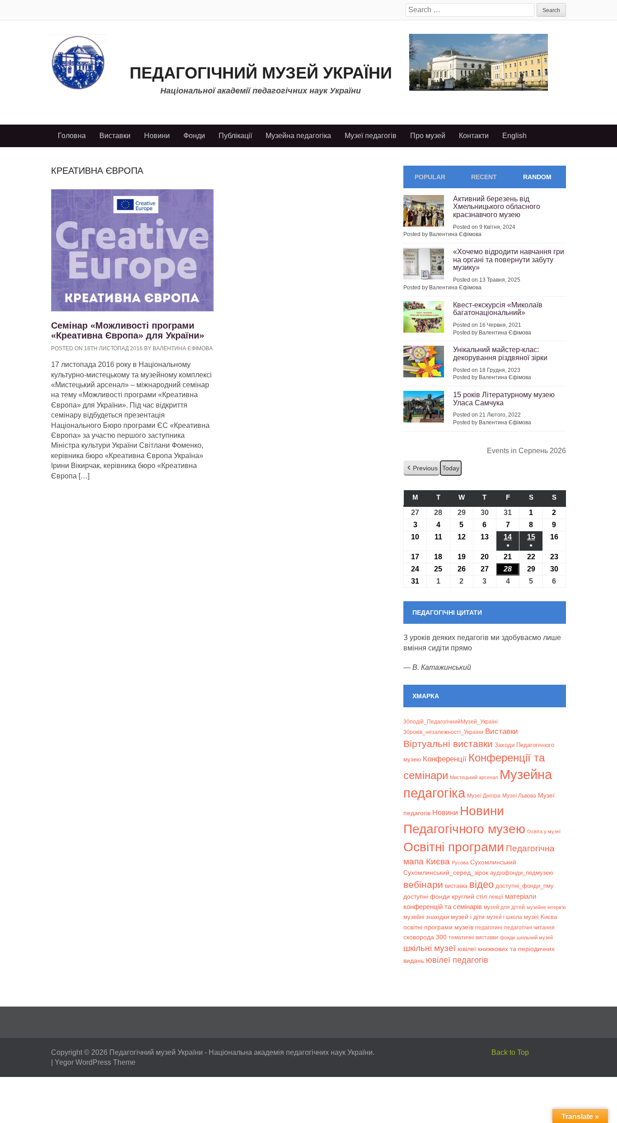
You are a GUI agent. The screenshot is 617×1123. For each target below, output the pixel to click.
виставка (456, 886)
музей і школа (504, 917)
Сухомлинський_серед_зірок (445, 872)
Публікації (235, 135)
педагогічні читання (529, 927)
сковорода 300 (425, 937)
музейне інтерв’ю (546, 907)
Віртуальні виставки (448, 743)
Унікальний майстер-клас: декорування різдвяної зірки (500, 354)
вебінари (423, 884)
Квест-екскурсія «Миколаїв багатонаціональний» (497, 309)
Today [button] (450, 468)
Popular (430, 177)
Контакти (474, 135)
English (514, 135)
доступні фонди (426, 896)
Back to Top (510, 1052)
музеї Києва (540, 917)
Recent (484, 177)
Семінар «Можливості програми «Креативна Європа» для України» (127, 330)
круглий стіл (469, 896)
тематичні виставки (473, 937)
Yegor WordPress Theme (95, 1062)
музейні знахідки (426, 917)
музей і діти (468, 916)
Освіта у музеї (544, 831)
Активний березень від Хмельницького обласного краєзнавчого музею (496, 206)
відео (481, 884)
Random (537, 177)
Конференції (445, 758)
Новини (157, 135)
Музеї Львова (519, 795)
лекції (496, 897)
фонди (507, 937)
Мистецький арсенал (474, 777)
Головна (72, 135)
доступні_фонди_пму (524, 885)
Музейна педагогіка (298, 135)
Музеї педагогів (371, 135)
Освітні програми (453, 847)
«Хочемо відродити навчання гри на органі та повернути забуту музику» (508, 259)
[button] (421, 468)
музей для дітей (504, 907)
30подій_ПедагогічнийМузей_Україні (450, 722)
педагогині (488, 927)
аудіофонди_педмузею (521, 872)
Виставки (115, 135)
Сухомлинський (493, 862)
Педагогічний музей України (261, 73)
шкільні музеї (429, 948)
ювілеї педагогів (457, 960)
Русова (460, 862)
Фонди (194, 135)
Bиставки (501, 731)
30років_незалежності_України (443, 732)
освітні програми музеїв (438, 927)
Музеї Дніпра (483, 795)
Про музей (427, 135)
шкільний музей (535, 937)
